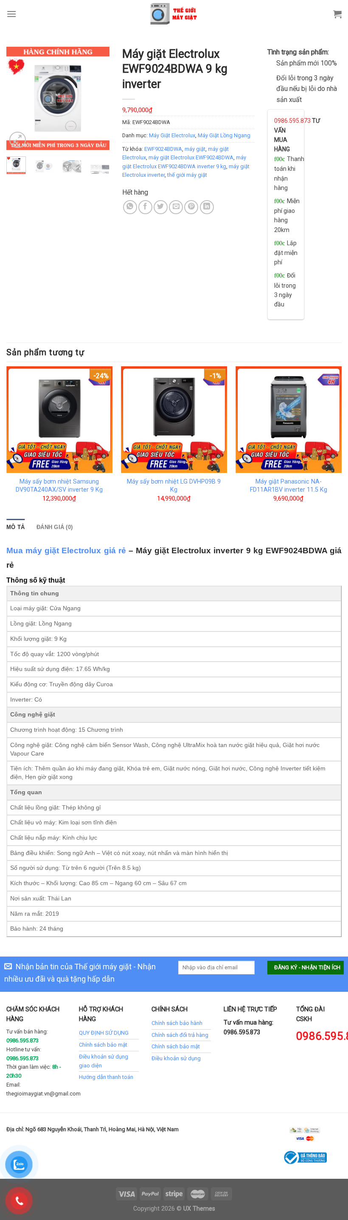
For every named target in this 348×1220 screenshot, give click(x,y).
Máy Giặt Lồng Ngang (224, 135)
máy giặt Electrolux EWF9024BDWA (191, 157)
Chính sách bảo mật (103, 1045)
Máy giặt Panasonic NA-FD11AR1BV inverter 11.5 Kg (288, 485)
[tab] (15, 527)
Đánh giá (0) (54, 527)
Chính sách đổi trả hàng (180, 1035)
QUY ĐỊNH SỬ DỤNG (104, 1033)
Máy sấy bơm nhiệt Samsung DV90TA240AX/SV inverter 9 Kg (59, 485)
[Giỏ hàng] (337, 14)
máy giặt (195, 149)
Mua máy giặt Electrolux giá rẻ (66, 550)
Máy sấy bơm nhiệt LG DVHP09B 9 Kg (174, 485)
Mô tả (15, 527)
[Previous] (19, 98)
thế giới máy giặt (187, 175)
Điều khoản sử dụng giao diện (103, 1061)
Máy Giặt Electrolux (172, 135)
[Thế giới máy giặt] (174, 14)
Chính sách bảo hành (177, 1023)
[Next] (96, 98)
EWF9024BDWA (163, 149)
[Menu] (11, 13)
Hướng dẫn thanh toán (106, 1077)
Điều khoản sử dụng (176, 1058)
